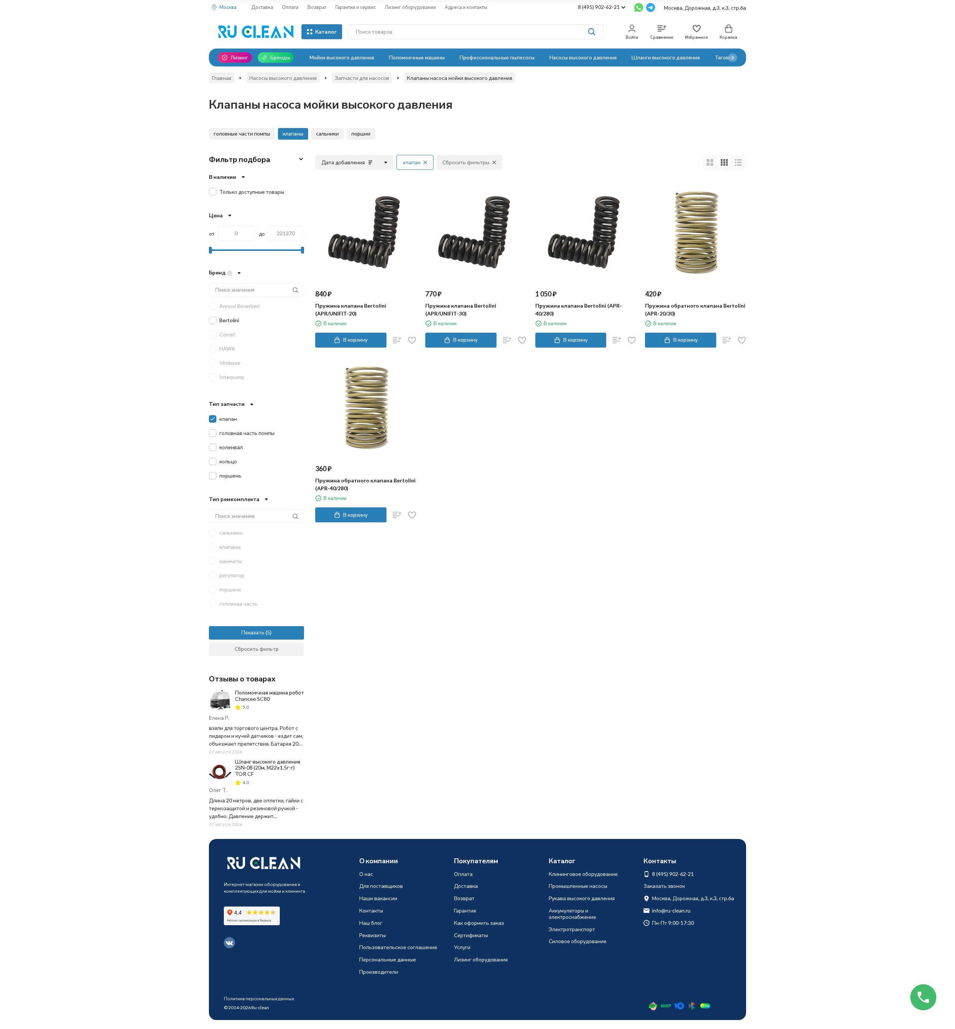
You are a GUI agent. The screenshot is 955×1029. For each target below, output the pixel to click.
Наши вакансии (378, 898)
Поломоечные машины (417, 57)
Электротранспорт (572, 929)
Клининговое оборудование (583, 874)
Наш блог (370, 923)
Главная (221, 78)
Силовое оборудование (578, 941)
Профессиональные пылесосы (497, 57)
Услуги (462, 947)
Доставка (262, 7)
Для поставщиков (381, 886)
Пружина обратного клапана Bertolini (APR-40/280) (365, 484)
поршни (360, 133)
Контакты (371, 910)
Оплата (290, 7)
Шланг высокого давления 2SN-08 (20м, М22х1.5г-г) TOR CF (267, 767)
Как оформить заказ (479, 923)
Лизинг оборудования (410, 7)
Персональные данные (387, 959)
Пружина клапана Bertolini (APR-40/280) (578, 309)
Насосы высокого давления (583, 57)
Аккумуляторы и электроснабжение (572, 913)
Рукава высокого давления (582, 898)
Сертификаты (471, 935)
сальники (327, 133)
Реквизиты (372, 935)
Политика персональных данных (259, 998)
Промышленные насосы (578, 886)
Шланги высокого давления (666, 57)
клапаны (293, 133)
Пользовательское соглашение (398, 947)
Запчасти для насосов (362, 78)
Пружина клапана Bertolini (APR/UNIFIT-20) (350, 309)
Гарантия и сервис (355, 7)
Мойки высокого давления (342, 57)
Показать (252, 632)
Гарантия (465, 910)
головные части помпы (242, 133)
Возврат (316, 7)
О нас (366, 874)
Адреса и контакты (466, 7)
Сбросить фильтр (257, 649)
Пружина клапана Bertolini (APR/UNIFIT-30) (460, 309)
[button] (732, 57)
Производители (378, 972)
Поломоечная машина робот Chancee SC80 (269, 695)
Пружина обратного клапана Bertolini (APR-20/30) (695, 309)
